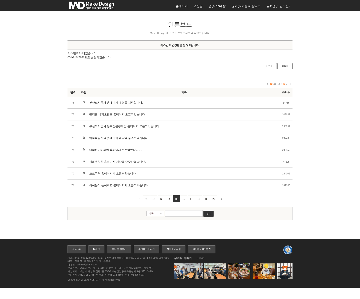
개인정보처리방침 (202, 249)
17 (191, 199)
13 (161, 199)
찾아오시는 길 (174, 249)
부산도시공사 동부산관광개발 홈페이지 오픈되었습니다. (124, 126)
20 (213, 199)
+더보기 (201, 258)
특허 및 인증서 (119, 249)
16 (183, 199)
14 (168, 199)
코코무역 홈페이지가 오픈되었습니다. (112, 173)
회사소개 (76, 249)
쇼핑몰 (198, 6)
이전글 (269, 66)
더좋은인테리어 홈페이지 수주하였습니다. (115, 149)
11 (146, 199)
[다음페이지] (221, 198)
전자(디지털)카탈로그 (246, 6)
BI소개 (96, 249)
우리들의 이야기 (146, 249)
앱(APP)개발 (217, 6)
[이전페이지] (138, 198)
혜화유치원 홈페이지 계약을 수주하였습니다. (117, 161)
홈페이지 (182, 6)
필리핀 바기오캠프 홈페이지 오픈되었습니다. (117, 114)
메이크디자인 (94, 280)
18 (198, 199)
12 (153, 199)
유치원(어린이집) (278, 6)
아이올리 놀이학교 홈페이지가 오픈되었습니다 (118, 185)
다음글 (285, 66)
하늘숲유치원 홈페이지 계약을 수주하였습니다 (118, 138)
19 (206, 199)
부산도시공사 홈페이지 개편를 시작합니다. (116, 102)
